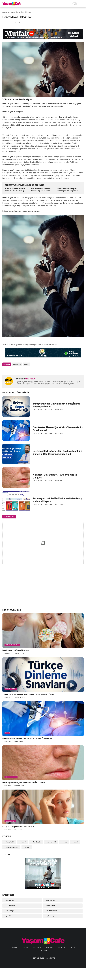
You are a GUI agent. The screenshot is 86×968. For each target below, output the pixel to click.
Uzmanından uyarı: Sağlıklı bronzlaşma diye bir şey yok (67, 190)
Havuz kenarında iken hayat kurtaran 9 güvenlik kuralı (41, 190)
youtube (74, 948)
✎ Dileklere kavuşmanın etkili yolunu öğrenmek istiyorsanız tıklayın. (30, 344)
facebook (13, 948)
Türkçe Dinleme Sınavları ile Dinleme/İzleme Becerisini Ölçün (56, 405)
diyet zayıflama (51, 911)
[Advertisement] (43, 590)
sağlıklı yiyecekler (12, 644)
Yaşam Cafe (50, 958)
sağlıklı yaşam (51, 916)
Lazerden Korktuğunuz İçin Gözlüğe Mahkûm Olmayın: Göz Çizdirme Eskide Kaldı (57, 452)
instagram (62, 948)
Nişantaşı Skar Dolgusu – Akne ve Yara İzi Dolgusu (55, 476)
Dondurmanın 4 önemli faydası (15, 650)
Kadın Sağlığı (10, 905)
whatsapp (37, 948)
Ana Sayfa (5, 12)
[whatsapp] (12, 370)
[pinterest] (17, 370)
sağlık (7, 733)
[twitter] (8, 370)
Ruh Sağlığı (36, 842)
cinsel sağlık (10, 911)
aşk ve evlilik (10, 821)
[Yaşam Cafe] (11, 5)
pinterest (49, 948)
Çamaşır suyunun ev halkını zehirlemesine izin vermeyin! (15, 190)
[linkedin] (21, 370)
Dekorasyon (10, 900)
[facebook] (4, 370)
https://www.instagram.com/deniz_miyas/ (21, 211)
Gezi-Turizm (50, 900)
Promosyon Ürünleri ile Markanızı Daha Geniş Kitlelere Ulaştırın (57, 500)
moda (65, 842)
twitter (25, 948)
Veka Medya (43, 950)
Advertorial (17, 364)
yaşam (13, 12)
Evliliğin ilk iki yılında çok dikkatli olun (18, 827)
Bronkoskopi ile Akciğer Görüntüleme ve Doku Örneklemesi (58, 429)
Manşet (23, 842)
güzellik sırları (11, 777)
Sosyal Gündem (10, 689)
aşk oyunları (50, 905)
